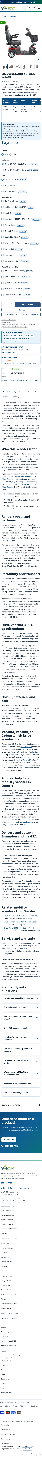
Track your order (6, 1393)
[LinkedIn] (14, 1200)
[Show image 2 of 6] (11, 66)
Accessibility (5, 1425)
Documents (5, 1379)
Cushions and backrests (9, 1229)
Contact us (4, 1383)
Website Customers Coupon (13, 335)
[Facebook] (3, 1200)
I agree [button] (36, 1455)
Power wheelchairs (7, 1210)
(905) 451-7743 (11, 1146)
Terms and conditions (8, 1434)
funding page (28, 822)
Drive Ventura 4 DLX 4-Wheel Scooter (19, 916)
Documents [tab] (32, 392)
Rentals (3, 1327)
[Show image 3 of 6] (18, 66)
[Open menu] (39, 8)
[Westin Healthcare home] (8, 7)
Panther (35, 752)
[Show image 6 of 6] (37, 66)
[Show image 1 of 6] (5, 66)
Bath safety (5, 1257)
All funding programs (8, 1332)
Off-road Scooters (31, 381)
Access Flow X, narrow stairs (11, 1290)
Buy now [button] (21, 310)
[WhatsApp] (24, 1200)
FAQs (2, 1388)
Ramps (3, 1299)
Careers (3, 1374)
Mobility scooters (7, 1220)
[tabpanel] (21, 749)
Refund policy (5, 1443)
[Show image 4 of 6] (24, 66)
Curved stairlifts (6, 1285)
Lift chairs (4, 1252)
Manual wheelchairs (7, 1215)
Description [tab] (7, 392)
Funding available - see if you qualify (24, 2)
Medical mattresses (7, 1248)
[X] (19, 1200)
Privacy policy (5, 1429)
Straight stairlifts (6, 1281)
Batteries (4, 1233)
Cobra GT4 (27, 760)
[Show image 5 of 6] (30, 66)
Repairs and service (7, 1323)
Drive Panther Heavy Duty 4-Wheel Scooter (21, 922)
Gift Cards (30, 335)
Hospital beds (5, 1243)
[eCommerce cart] (34, 8)
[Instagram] (8, 1200)
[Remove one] (4, 304)
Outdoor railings (6, 1308)
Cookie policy (5, 1439)
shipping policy (7, 897)
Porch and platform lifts (9, 1294)
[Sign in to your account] (29, 8)
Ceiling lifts (4, 1271)
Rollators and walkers (8, 1224)
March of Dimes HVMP (9, 1341)
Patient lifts (4, 1266)
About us (4, 1370)
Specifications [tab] (19, 392)
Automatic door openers (9, 1303)
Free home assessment (9, 1318)
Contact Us (9, 1140)
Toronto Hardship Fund (8, 1346)
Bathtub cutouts (6, 1262)
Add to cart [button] (28, 305)
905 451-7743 (6, 1183)
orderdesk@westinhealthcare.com (15, 1188)
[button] (21, 41)
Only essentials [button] (27, 1455)
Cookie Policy (27, 1449)
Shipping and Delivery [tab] (11, 397)
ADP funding (5, 1336)
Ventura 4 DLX (26, 747)
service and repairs (28, 948)
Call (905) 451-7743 (8, 352)
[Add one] (12, 304)
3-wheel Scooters (10, 16)
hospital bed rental (24, 872)
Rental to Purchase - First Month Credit (17, 338)
